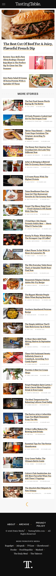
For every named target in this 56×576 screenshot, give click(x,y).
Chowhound (42, 545)
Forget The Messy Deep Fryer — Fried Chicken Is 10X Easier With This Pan (38, 209)
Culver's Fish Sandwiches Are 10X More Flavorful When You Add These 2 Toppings (38, 476)
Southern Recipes (15, 309)
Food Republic (26, 549)
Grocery (19, 131)
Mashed (39, 549)
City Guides (18, 250)
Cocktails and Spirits (14, 294)
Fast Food (18, 101)
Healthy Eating (46, 76)
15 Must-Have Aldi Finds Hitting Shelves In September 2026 (38, 341)
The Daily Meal (21, 553)
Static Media (18, 530)
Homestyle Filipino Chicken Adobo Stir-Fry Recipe (37, 281)
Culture (19, 116)
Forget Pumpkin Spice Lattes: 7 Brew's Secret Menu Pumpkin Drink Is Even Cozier (38, 387)
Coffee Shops (17, 385)
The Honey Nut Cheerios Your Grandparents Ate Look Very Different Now (38, 150)
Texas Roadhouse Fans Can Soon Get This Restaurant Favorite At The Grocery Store (38, 194)
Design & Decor (16, 265)
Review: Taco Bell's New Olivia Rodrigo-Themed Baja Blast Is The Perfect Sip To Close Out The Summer (14, 63)
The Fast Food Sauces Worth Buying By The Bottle (37, 102)
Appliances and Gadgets (10, 236)
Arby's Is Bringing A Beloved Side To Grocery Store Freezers (38, 163)
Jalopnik (20, 545)
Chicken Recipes (16, 280)
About (11, 524)
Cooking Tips (17, 206)
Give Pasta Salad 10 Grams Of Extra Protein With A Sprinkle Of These (15, 81)
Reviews (49, 57)
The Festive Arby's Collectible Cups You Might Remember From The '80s (38, 417)
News (20, 162)
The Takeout (36, 553)
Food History (17, 147)
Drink (20, 443)
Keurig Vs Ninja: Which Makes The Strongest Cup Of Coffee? (38, 236)
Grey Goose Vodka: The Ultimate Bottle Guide (35, 459)
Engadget (9, 545)
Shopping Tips (17, 176)
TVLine (30, 545)
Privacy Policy (41, 524)
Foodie (13, 549)
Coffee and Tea (16, 429)
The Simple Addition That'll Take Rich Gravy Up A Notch (37, 325)
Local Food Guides (15, 370)
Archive (24, 524)
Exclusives (49, 11)
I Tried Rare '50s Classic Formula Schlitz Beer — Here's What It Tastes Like (38, 223)
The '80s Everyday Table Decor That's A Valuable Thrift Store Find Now (38, 268)
